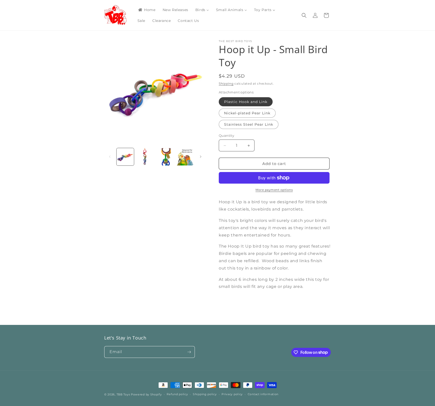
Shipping (226, 83)
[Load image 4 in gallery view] (184, 156)
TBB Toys (123, 394)
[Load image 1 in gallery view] (125, 156)
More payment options (274, 190)
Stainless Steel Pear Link (248, 124)
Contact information (263, 394)
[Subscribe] (189, 352)
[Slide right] (200, 156)
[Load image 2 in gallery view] (145, 156)
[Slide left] (109, 156)
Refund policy (177, 394)
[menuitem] (146, 10)
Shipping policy (205, 394)
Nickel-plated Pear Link (247, 113)
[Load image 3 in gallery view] (165, 156)
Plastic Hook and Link (245, 101)
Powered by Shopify (146, 394)
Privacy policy (232, 394)
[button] (304, 15)
